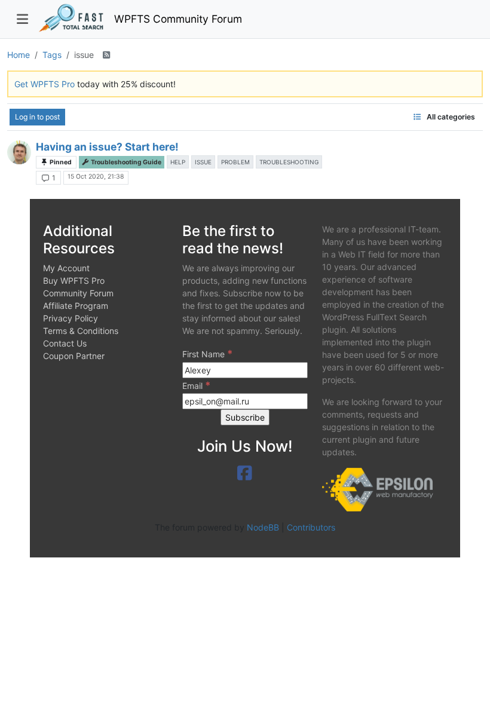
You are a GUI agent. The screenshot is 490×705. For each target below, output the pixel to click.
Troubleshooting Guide (125, 162)
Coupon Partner (74, 356)
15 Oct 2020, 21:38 (96, 176)
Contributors (311, 527)
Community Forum (78, 293)
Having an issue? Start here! (107, 146)
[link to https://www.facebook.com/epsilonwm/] (244, 473)
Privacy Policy (70, 318)
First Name (207, 354)
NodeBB (263, 527)
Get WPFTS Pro (44, 84)
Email (196, 385)
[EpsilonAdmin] (19, 152)
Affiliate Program (75, 306)
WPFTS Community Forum (178, 19)
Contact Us (65, 343)
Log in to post (37, 116)
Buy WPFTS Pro (74, 280)
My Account (66, 268)
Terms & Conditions (80, 331)
